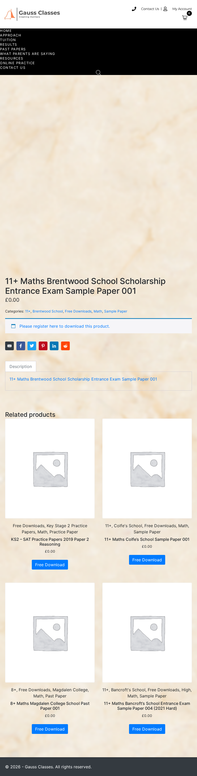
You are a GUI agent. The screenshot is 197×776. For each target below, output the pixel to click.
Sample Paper (115, 311)
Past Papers (13, 49)
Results (8, 44)
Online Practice (17, 63)
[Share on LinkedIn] (54, 346)
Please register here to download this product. (64, 326)
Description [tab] (20, 366)
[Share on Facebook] (20, 346)
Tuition (8, 40)
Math (98, 311)
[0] (187, 17)
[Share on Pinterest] (43, 346)
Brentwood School (48, 311)
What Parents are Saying (27, 54)
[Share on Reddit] (65, 346)
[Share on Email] (9, 346)
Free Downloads (78, 311)
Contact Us (12, 67)
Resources (11, 58)
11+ (28, 311)
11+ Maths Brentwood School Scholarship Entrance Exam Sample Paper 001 (83, 379)
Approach (10, 35)
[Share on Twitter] (31, 346)
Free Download (50, 564)
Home (6, 31)
